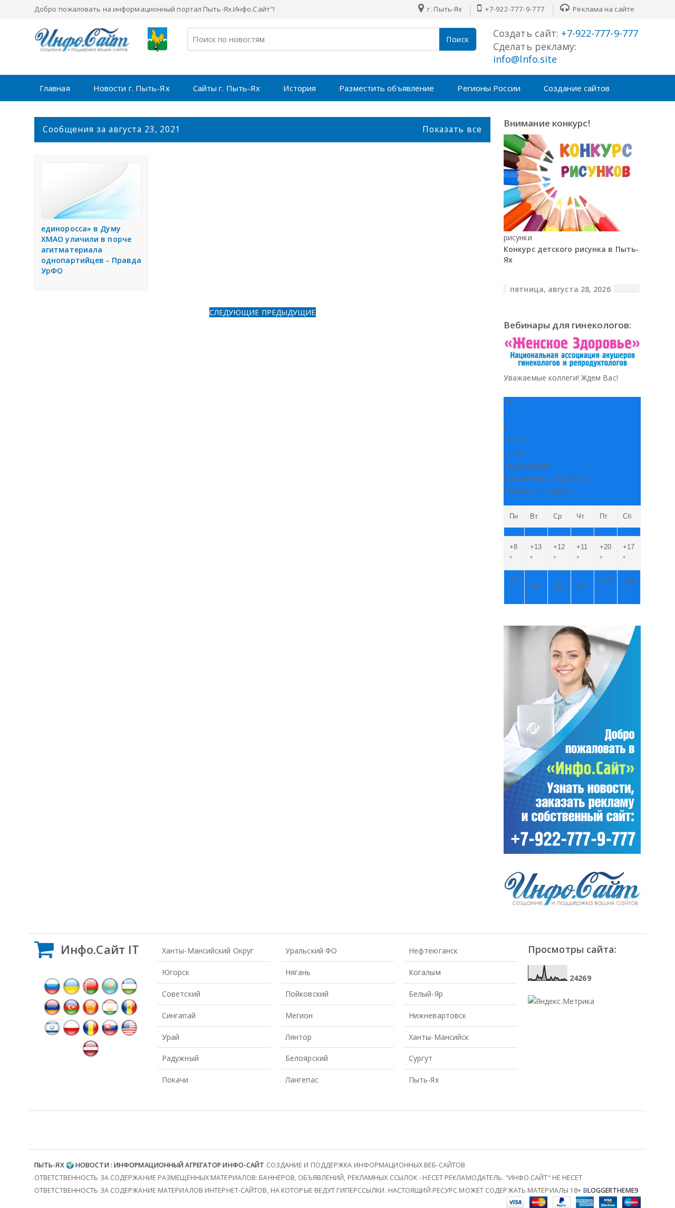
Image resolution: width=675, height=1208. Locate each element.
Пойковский (307, 994)
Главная (55, 88)
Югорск (176, 972)
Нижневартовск (437, 1015)
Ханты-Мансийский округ (208, 951)
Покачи (175, 1080)
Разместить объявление (386, 88)
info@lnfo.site (525, 59)
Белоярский (306, 1058)
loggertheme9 (610, 1190)
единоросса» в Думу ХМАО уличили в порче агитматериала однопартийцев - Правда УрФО (91, 249)
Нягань (298, 972)
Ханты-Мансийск (439, 1037)
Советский (181, 994)
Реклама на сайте (602, 9)
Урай (170, 1037)
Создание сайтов (577, 88)
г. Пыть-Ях (444, 9)
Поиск (457, 39)
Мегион (299, 1015)
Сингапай (179, 1015)
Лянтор (298, 1037)
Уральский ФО (311, 951)
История (299, 88)
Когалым (425, 972)
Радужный (180, 1058)
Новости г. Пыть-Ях (131, 88)
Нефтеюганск (433, 951)
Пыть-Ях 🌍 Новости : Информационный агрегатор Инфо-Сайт (149, 1165)
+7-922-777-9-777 (514, 9)
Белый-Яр (426, 994)
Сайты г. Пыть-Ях (227, 88)
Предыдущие (289, 312)
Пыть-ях (424, 1080)
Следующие (235, 312)
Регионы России (488, 88)
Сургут (421, 1058)
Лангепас (302, 1080)
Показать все (452, 129)
